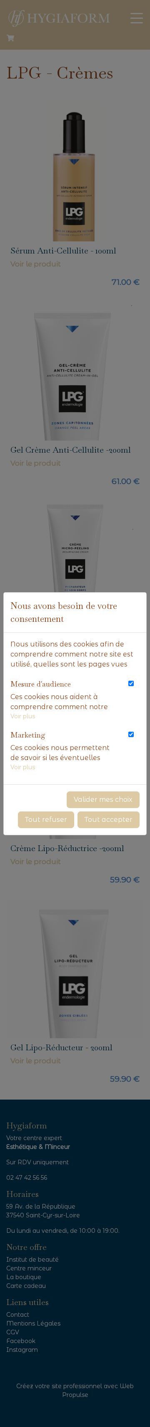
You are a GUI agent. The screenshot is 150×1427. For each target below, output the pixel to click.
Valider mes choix (103, 799)
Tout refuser (46, 820)
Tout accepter (108, 820)
